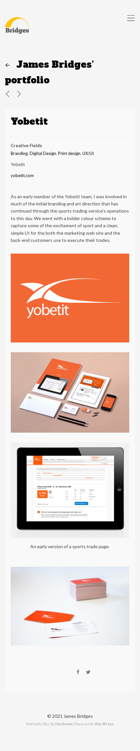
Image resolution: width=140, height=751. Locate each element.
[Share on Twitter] (88, 672)
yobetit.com (22, 175)
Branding (19, 153)
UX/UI (88, 153)
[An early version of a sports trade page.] (70, 446)
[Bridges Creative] (17, 27)
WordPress (104, 724)
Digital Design (43, 153)
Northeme (64, 724)
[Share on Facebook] (78, 672)
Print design (69, 153)
